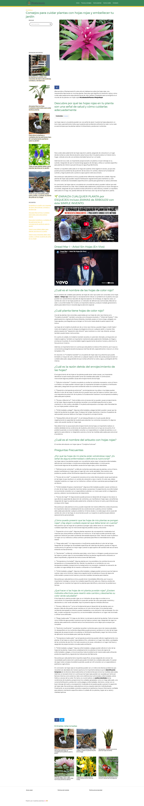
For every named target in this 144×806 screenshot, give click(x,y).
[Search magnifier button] (50, 24)
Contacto (115, 3)
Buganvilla (29, 10)
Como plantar (97, 3)
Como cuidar (107, 3)
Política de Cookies (63, 790)
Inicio (77, 3)
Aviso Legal (29, 790)
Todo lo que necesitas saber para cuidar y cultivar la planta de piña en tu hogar (40, 237)
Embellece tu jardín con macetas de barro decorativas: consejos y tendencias (40, 207)
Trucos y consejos (86, 3)
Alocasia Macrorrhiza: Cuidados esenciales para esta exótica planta (39, 215)
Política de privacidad (95, 790)
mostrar (66, 116)
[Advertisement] (86, 73)
